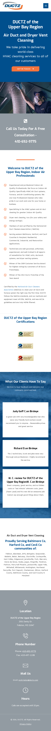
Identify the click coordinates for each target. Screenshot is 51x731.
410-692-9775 (25, 141)
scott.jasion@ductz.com (28, 680)
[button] (25, 68)
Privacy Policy (25, 724)
